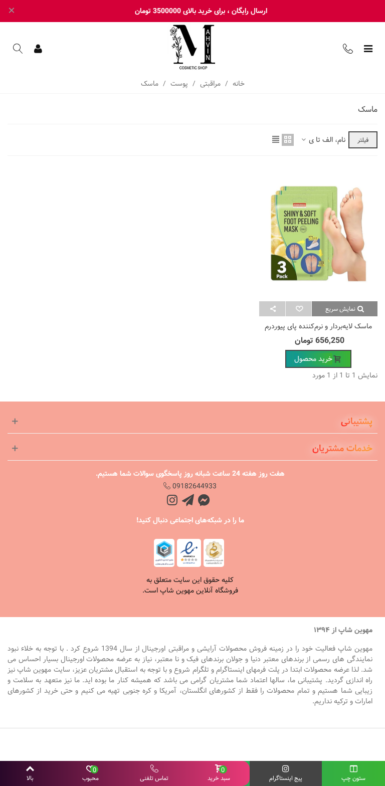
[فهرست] (367, 48)
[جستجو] (18, 48)
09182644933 (193, 486)
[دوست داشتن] (298, 308)
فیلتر (362, 140)
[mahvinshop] (192, 47)
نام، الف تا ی (326, 140)
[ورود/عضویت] (38, 48)
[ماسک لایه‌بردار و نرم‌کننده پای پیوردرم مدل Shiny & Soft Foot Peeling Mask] (318, 233)
